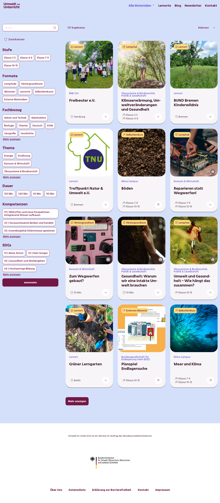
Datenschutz (77, 490)
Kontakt (211, 5)
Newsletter (193, 5)
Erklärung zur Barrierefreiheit (111, 490)
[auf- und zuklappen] (105, 116)
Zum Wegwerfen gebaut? (84, 278)
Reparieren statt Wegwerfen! (188, 190)
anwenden (30, 282)
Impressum (162, 490)
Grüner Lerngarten (85, 364)
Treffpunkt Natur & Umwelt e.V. (86, 190)
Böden (127, 188)
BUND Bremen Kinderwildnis (186, 102)
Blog (178, 5)
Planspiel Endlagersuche (134, 366)
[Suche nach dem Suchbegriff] (54, 27)
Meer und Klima (187, 364)
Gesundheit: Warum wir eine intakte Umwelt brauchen (139, 280)
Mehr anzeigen (77, 401)
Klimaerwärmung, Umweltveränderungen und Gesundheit (141, 105)
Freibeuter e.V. (82, 100)
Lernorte (164, 5)
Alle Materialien (140, 5)
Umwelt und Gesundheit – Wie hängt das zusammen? (192, 280)
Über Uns (56, 490)
